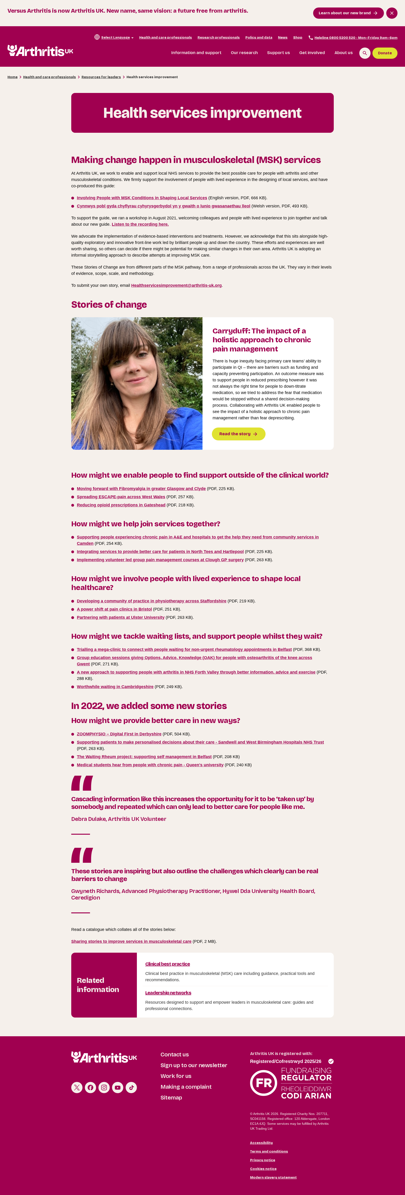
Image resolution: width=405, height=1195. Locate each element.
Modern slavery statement (273, 1178)
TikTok (131, 1087)
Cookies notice (263, 1169)
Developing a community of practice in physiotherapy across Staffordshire (151, 601)
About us (343, 52)
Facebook (90, 1087)
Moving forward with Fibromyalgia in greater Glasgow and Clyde (141, 488)
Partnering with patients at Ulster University (121, 617)
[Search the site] (365, 53)
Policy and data (258, 38)
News (283, 38)
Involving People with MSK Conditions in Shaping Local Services (142, 197)
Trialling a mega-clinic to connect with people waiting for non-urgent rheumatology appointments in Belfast (184, 649)
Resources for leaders (101, 77)
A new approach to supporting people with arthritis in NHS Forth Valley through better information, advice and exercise (196, 672)
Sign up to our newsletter (194, 1065)
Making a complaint (186, 1087)
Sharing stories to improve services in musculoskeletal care (131, 941)
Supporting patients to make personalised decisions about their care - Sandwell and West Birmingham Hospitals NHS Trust (200, 742)
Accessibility (261, 1143)
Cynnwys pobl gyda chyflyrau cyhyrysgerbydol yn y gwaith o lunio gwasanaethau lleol (163, 206)
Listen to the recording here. (140, 224)
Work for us (176, 1076)
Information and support (196, 52)
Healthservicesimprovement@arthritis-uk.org (176, 285)
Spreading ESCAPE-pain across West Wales (121, 496)
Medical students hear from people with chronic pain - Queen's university (150, 765)
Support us (278, 52)
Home (13, 77)
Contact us (175, 1054)
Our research (244, 52)
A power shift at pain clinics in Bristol (114, 609)
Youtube (117, 1087)
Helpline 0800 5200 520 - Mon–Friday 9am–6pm (356, 38)
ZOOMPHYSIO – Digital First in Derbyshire (119, 734)
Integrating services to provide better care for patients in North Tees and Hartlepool (160, 551)
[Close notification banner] (392, 13)
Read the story (235, 433)
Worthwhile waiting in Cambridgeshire (115, 686)
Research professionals (219, 38)
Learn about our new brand (345, 13)
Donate (385, 53)
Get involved (312, 52)
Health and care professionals (165, 38)
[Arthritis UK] (40, 50)
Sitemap (171, 1097)
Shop (297, 38)
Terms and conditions (269, 1152)
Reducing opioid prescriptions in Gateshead (121, 505)
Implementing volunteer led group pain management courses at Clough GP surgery (160, 559)
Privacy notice (262, 1160)
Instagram (104, 1087)
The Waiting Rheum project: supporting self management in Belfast (144, 756)
